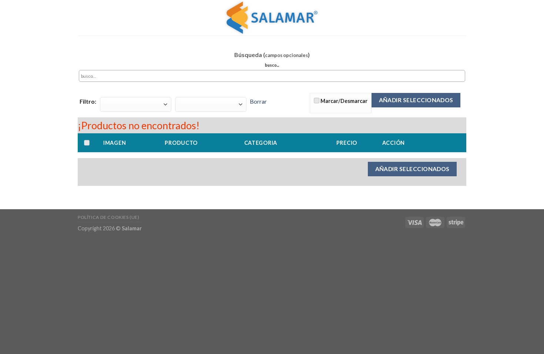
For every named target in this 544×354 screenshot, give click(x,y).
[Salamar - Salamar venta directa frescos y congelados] (272, 18)
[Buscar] (449, 18)
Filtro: (88, 101)
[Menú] (461, 18)
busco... (272, 65)
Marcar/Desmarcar (343, 101)
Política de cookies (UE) (109, 217)
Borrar (258, 101)
